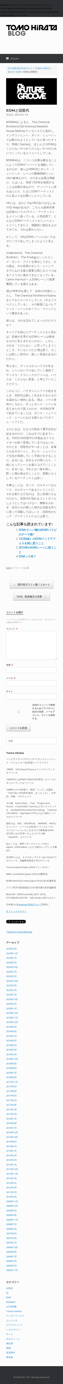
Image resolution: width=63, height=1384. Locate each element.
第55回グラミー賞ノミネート (31, 584)
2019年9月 (11, 1026)
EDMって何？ (27, 556)
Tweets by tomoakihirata (19, 931)
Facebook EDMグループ (30, 904)
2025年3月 (11, 948)
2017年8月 (11, 1091)
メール (11, 678)
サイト (9, 691)
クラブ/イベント (14, 1324)
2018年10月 (12, 1058)
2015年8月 (11, 1123)
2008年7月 (11, 1224)
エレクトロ (12, 1320)
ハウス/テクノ (13, 1329)
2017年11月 (12, 1081)
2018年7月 (11, 1072)
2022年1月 (11, 994)
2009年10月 (12, 1205)
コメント (12, 628)
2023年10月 (12, 967)
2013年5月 (11, 1155)
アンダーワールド (15, 1315)
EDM (8, 567)
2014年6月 (11, 1141)
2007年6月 (11, 1233)
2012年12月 (12, 1169)
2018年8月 (11, 1068)
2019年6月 (11, 1040)
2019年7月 (11, 1036)
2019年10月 (12, 1022)
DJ (7, 1292)
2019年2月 (11, 1054)
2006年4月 (11, 1261)
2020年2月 (11, 1003)
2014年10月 (12, 1137)
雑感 (8, 1348)
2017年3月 (11, 1109)
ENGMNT (11, 1302)
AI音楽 (9, 1288)
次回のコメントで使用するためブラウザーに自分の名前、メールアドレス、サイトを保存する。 (43, 711)
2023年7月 (11, 971)
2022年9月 (11, 985)
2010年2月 (11, 1196)
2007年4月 (11, 1238)
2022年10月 (12, 980)
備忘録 (9, 1343)
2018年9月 (11, 1063)
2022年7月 (11, 990)
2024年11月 (12, 953)
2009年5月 (11, 1210)
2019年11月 (12, 1017)
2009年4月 (11, 1215)
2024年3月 (11, 962)
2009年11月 (12, 1201)
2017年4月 (11, 1104)
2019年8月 (11, 1031)
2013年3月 (11, 1159)
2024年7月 (11, 957)
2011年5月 (11, 1192)
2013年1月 (11, 1164)
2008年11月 (12, 1219)
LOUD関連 (11, 1306)
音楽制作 (10, 1352)
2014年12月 (12, 1132)
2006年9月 (11, 1251)
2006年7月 (11, 1256)
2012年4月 (11, 1187)
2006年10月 (12, 1247)
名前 (9, 664)
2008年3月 (11, 1228)
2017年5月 (11, 1100)
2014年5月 (11, 1146)
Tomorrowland (14, 1311)
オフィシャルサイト (16, 911)
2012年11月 (12, 1173)
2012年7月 (11, 1178)
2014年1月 (11, 1150)
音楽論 (9, 1357)
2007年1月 (11, 1242)
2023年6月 (11, 976)
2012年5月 (11, 1183)
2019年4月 (11, 1049)
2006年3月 (11, 1265)
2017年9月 (11, 1086)
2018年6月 (11, 1077)
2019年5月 (11, 1045)
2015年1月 (11, 1127)
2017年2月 (11, 1114)
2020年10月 (12, 999)
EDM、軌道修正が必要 (31, 596)
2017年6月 (11, 1095)
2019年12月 (12, 1013)
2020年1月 (11, 1008)
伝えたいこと (13, 1338)
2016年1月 (11, 1118)
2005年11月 (12, 1270)
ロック (9, 1334)
